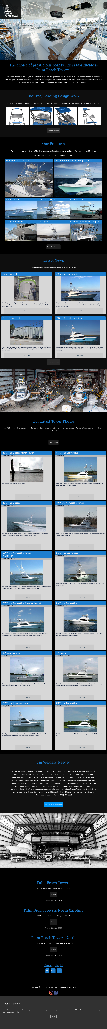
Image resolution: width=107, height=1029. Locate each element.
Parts (59, 971)
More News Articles (53, 362)
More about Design (53, 130)
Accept (53, 1016)
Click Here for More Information (53, 805)
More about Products (53, 247)
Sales (53, 971)
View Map (54, 894)
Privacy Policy (15, 1012)
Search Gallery (53, 442)
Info (47, 971)
